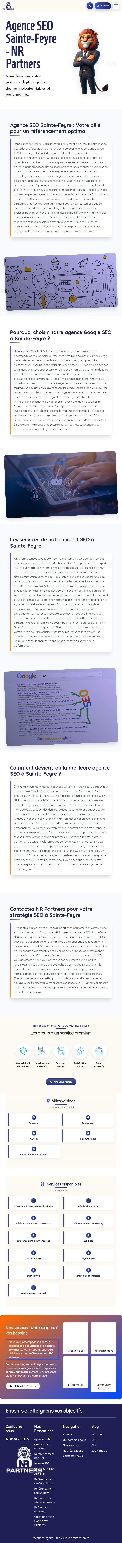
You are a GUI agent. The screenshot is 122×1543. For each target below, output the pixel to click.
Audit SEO (40, 1474)
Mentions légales (43, 1538)
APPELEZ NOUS (63, 1082)
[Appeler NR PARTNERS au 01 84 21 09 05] (90, 5)
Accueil (67, 1434)
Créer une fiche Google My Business (44, 1521)
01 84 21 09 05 (19, 1439)
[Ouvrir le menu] (115, 5)
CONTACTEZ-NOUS (25, 1386)
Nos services (71, 1445)
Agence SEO (41, 1463)
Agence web (42, 1439)
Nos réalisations (73, 1450)
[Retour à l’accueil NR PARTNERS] (8, 6)
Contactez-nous (73, 1456)
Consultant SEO (44, 1468)
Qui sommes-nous (74, 1440)
